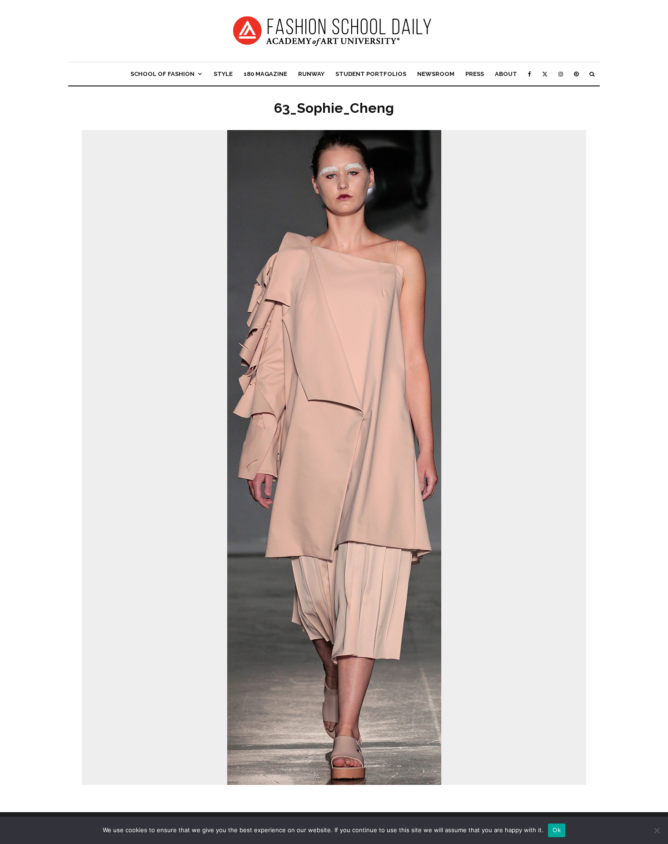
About (506, 73)
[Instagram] (560, 73)
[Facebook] (530, 73)
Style (223, 73)
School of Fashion (162, 73)
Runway (311, 73)
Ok (557, 830)
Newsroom (435, 73)
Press (474, 73)
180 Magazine (265, 73)
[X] (545, 73)
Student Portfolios (370, 73)
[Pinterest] (576, 73)
